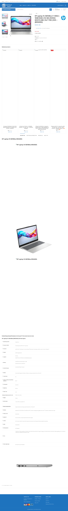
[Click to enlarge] (10, 35)
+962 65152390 (57, 9)
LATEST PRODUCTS (61, 5)
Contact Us (47, 500)
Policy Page (47, 502)
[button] (3, 37)
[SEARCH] (50, 9)
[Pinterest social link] (40, 41)
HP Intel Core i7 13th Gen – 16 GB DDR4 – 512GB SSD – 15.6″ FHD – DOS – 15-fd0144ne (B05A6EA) (26, 127)
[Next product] (37, 13)
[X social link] (38, 41)
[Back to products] (36, 13)
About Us (47, 498)
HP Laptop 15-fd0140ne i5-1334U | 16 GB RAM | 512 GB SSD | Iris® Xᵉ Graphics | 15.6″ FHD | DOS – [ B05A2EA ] (10, 127)
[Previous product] (35, 13)
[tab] (22, 135)
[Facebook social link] (65, 5)
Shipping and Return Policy (50, 504)
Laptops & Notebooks (43, 38)
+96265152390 (28, 501)
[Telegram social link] (42, 41)
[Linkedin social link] (41, 41)
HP (39, 38)
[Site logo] (7, 5)
